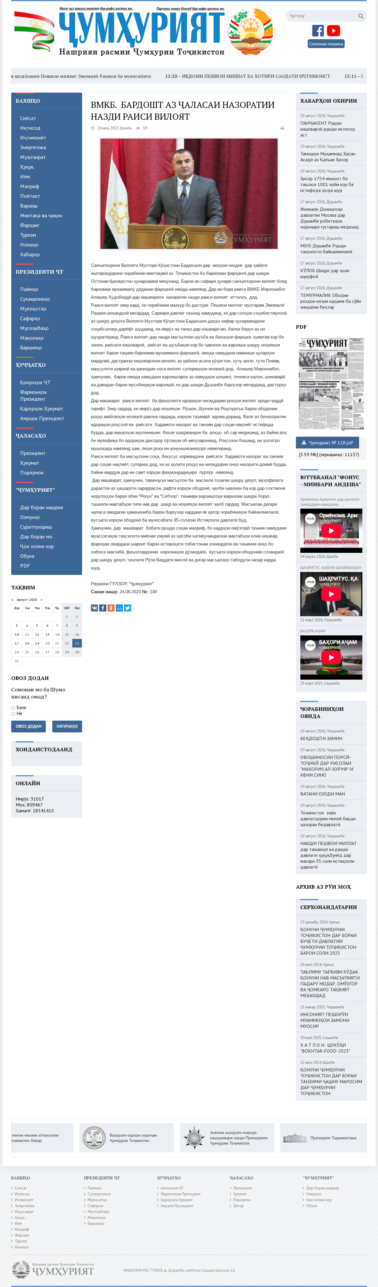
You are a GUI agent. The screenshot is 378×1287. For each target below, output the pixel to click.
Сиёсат (28, 118)
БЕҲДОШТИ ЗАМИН (321, 738)
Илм (25, 176)
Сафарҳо (30, 318)
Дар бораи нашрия (41, 507)
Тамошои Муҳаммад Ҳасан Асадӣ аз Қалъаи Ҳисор (327, 156)
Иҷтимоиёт (33, 137)
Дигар (238, 1205)
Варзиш (29, 205)
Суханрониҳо (35, 298)
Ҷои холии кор (37, 546)
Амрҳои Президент (42, 418)
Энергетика (33, 147)
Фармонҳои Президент (33, 395)
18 (27, 643)
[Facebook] (102, 608)
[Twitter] (127, 608)
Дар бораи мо (36, 536)
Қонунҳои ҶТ (35, 382)
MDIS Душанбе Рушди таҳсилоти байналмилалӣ (326, 248)
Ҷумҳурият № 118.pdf (330, 443)
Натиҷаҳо (67, 726)
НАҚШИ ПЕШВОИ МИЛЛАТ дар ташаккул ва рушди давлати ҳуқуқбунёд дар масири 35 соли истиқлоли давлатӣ (328, 855)
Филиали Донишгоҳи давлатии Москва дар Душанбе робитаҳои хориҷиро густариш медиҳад (329, 218)
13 (47, 634)
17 (17, 643)
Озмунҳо (30, 517)
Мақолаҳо (32, 337)
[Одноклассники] (111, 608)
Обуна (27, 556)
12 (37, 634)
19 (37, 643)
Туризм (28, 234)
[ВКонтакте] (94, 608)
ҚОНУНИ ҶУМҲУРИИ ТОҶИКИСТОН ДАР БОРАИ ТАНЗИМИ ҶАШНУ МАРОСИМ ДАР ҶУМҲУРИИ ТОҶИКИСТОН (331, 1081)
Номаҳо (29, 244)
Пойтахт (30, 196)
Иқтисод (30, 127)
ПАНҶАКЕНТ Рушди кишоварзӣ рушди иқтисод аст (327, 129)
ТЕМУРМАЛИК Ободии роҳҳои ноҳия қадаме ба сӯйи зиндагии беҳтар (330, 301)
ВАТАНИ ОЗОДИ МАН (322, 794)
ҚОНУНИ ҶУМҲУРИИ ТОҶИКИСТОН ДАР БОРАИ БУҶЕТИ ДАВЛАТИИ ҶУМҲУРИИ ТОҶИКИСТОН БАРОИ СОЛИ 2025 (328, 941)
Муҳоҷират (33, 157)
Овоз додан (28, 726)
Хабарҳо (30, 254)
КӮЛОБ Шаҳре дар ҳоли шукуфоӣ (324, 273)
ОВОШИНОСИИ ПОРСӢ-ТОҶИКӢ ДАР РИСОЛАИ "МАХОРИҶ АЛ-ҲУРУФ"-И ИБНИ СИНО (326, 766)
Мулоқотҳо (33, 308)
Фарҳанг (29, 225)
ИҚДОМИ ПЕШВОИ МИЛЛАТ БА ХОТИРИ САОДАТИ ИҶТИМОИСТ (222, 76)
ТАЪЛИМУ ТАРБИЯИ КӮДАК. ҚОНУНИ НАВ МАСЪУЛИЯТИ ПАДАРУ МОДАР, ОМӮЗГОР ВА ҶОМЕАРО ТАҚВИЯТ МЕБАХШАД (330, 983)
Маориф (29, 186)
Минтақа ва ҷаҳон (41, 215)
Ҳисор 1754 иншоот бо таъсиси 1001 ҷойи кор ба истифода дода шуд (326, 184)
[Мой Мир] (119, 608)
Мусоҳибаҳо (34, 328)
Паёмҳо (29, 289)
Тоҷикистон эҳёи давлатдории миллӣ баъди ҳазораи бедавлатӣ (328, 818)
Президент (32, 453)
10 (17, 634)
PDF (25, 565)
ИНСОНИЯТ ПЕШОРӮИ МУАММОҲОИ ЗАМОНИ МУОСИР (324, 1020)
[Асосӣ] (145, 35)
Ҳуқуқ (27, 166)
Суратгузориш (36, 526)
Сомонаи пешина (326, 44)
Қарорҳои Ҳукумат (41, 408)
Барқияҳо (31, 347)
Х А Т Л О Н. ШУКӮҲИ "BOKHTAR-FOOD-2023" (325, 1048)
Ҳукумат (29, 462)
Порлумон (31, 472)
